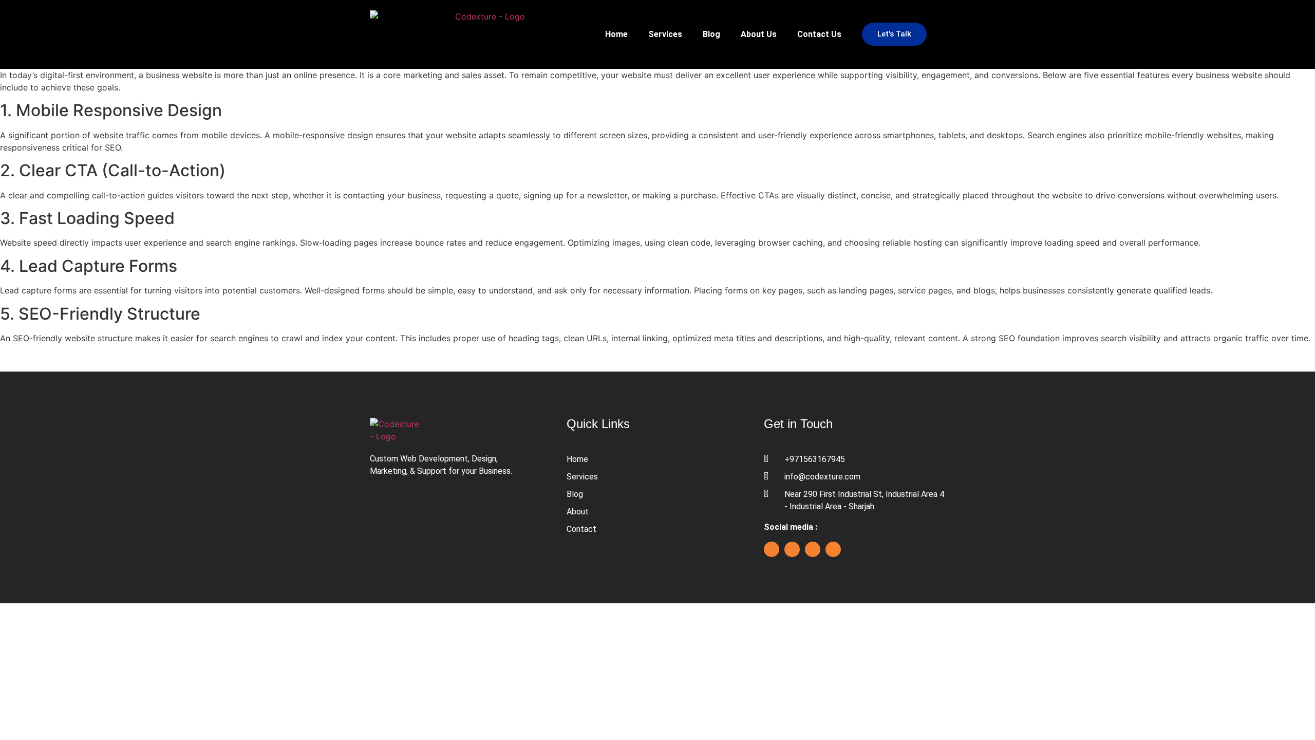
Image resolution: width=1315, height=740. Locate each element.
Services (665, 34)
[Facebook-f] (771, 549)
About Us (759, 34)
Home (616, 34)
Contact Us (819, 34)
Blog (711, 34)
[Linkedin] (792, 549)
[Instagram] (812, 549)
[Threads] (833, 549)
